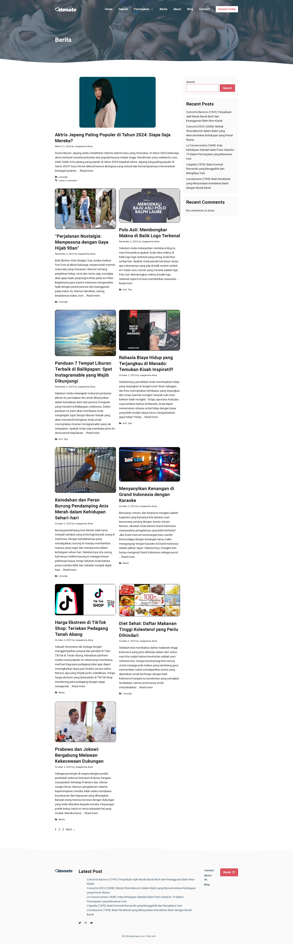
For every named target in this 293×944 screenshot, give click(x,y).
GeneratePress (163, 936)
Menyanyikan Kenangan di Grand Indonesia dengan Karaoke (146, 494)
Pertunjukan (141, 9)
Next (70, 829)
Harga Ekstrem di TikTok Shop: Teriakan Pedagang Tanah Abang (81, 628)
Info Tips (127, 289)
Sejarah (123, 9)
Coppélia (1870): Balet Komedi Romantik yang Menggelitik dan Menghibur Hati (205, 169)
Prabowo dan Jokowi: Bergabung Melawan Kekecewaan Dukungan (79, 755)
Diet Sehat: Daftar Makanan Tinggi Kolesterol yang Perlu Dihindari (148, 629)
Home (108, 9)
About (177, 9)
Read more (86, 170)
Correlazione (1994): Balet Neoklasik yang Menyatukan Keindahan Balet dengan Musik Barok (208, 183)
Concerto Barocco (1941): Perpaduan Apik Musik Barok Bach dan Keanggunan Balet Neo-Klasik (209, 116)
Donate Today (227, 9)
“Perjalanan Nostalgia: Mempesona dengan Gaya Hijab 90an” (81, 242)
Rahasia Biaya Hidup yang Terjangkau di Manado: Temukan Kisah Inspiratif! (146, 363)
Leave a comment (68, 180)
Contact (204, 9)
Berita (163, 9)
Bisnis (126, 563)
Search (190, 82)
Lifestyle (63, 177)
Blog (190, 9)
